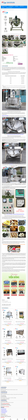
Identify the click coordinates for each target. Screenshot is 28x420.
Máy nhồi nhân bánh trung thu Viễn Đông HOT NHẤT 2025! (15, 134)
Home (2, 9)
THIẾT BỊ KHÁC (5, 9)
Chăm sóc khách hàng (9, 7)
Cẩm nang (16, 6)
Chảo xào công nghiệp (5, 115)
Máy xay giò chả (4, 6)
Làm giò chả (22, 6)
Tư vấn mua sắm (11, 6)
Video (3, 7)
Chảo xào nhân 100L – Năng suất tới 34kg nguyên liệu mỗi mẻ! (15, 214)
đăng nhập (5, 305)
